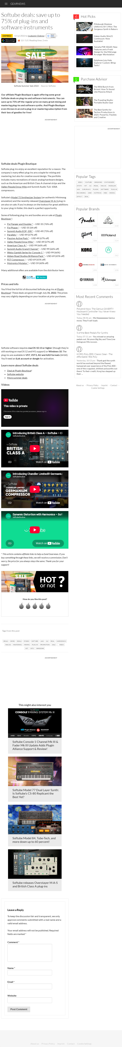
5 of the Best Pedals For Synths (92, 332)
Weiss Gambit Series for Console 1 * (25, 252)
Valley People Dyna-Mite (14, 186)
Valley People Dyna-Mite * (20, 241)
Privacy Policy (92, 385)
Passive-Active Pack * (18, 238)
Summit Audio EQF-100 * (20, 231)
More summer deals (17, 377)
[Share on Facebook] (51, 631)
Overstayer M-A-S (48, 200)
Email (10, 981)
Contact (113, 385)
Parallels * (12, 234)
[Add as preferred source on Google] (8, 40)
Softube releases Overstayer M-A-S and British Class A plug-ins (35, 884)
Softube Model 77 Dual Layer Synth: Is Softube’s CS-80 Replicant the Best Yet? (35, 793)
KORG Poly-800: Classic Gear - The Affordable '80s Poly (94, 355)
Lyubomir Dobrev (36, 36)
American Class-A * (17, 245)
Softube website (15, 374)
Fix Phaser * (13, 227)
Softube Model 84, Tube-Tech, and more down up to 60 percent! (34, 839)
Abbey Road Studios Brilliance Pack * (25, 256)
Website (12, 995)
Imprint (104, 385)
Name (11, 968)
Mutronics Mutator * (17, 263)
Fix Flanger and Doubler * (20, 224)
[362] (108, 249)
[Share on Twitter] (62, 631)
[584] (87, 235)
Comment (13, 942)
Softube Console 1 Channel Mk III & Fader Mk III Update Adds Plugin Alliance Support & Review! (35, 745)
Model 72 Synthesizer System (26, 197)
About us (80, 385)
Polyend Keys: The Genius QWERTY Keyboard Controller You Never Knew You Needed (96, 311)
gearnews (17, 3)
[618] (108, 220)
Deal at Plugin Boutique (19, 370)
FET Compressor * (16, 259)
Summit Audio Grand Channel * (23, 248)
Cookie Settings (98, 388)
